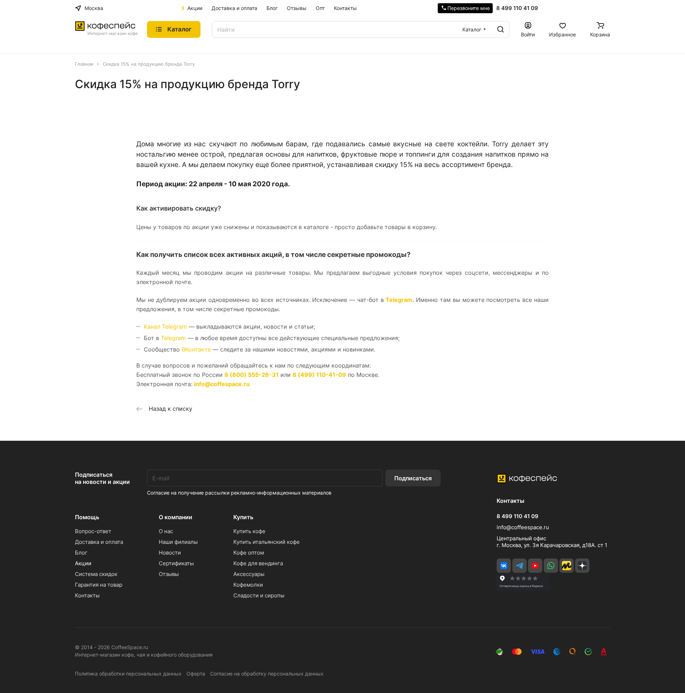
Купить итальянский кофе (266, 541)
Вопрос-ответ (93, 531)
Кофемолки (248, 584)
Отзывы (169, 574)
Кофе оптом (248, 552)
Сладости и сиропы (258, 595)
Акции (83, 563)
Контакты (87, 595)
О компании (175, 517)
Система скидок (96, 574)
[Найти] (500, 29)
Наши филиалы (178, 541)
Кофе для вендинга (258, 563)
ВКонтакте (196, 349)
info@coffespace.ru (222, 384)
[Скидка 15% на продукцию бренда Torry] (342, 110)
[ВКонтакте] (504, 565)
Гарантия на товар (98, 584)
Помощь (87, 517)
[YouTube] (535, 565)
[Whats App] (551, 565)
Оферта (196, 674)
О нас (166, 531)
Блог (81, 552)
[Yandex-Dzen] (582, 565)
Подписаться (413, 478)
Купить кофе (249, 531)
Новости (170, 552)
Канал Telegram (165, 326)
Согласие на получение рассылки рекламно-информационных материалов (239, 493)
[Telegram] (519, 565)
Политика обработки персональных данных (128, 674)
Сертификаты (176, 563)
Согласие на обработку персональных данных (267, 674)
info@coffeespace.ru (523, 527)
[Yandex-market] (566, 565)
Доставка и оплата (99, 541)
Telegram (399, 299)
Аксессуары (248, 574)
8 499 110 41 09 (517, 8)
